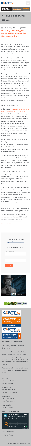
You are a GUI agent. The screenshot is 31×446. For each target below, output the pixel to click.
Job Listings (6, 396)
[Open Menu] (28, 3)
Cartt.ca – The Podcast (9, 392)
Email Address (9, 251)
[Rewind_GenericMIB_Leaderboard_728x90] (15, 303)
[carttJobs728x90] (15, 9)
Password (8, 258)
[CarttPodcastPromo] (11, 330)
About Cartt (6, 378)
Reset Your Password (9, 401)
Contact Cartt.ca (7, 383)
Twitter (11, 435)
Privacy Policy (6, 405)
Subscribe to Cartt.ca (8, 387)
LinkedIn (5, 435)
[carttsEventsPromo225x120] (11, 321)
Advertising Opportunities (10, 381)
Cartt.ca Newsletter (8, 390)
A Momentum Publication (17, 352)
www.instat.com (6, 223)
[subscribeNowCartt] (11, 313)
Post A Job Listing (8, 398)
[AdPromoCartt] (11, 336)
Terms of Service (7, 407)
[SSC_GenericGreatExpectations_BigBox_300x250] (13, 285)
